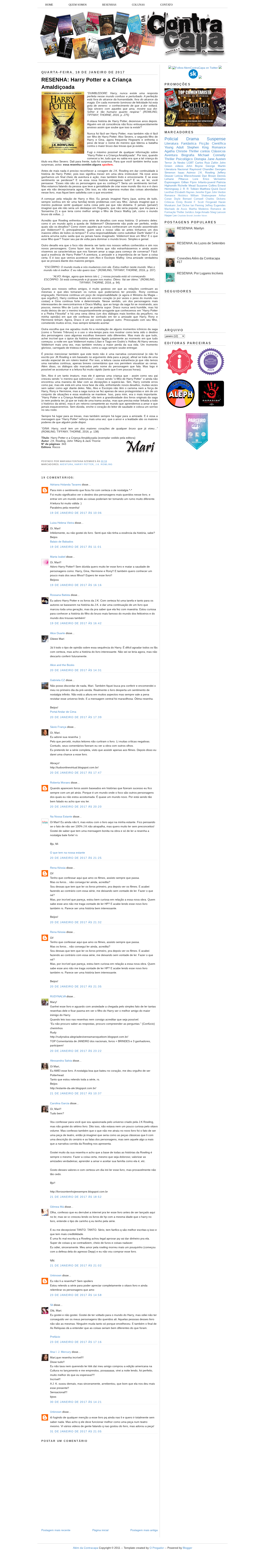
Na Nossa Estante (61, 816)
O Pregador (157, 1547)
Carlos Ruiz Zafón (206, 162)
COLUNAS (138, 4)
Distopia (200, 159)
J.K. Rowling (104, 464)
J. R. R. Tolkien (189, 188)
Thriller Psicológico (179, 159)
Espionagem (172, 182)
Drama (192, 138)
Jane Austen (216, 159)
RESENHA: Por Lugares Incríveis (200, 273)
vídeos (179, 165)
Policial (171, 138)
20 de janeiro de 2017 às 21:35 (76, 986)
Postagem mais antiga (144, 1530)
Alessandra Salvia (61, 1060)
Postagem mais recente (55, 1530)
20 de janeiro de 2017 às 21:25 (76, 857)
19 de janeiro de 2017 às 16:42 (76, 623)
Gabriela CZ (57, 680)
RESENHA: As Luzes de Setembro (201, 243)
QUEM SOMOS (78, 4)
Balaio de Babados (61, 541)
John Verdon (219, 192)
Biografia (187, 155)
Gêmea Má (57, 1206)
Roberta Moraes (60, 782)
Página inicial (100, 1530)
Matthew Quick (209, 188)
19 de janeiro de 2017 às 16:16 (76, 585)
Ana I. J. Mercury (60, 1351)
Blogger (187, 1547)
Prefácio (55, 1336)
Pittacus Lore (188, 178)
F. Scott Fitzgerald (205, 202)
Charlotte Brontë (185, 215)
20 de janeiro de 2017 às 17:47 (76, 772)
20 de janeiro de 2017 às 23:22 (76, 1050)
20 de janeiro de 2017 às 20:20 (76, 806)
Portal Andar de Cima (63, 711)
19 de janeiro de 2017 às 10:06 (76, 512)
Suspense (216, 138)
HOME (49, 4)
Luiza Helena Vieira (62, 522)
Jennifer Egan (203, 192)
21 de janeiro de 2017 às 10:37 (76, 1093)
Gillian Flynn (189, 182)
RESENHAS (109, 4)
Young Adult (174, 147)
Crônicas (169, 202)
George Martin (216, 165)
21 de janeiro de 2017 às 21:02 (76, 1265)
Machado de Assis (176, 209)
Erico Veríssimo (214, 178)
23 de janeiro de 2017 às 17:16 (76, 1341)
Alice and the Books (62, 664)
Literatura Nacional (176, 169)
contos (205, 151)
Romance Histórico (176, 195)
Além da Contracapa (85, 1547)
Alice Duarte (57, 633)
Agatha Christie (176, 151)
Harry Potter (84, 464)
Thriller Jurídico (185, 212)
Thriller (194, 151)
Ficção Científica (212, 143)
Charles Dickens (216, 199)
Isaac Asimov (187, 172)
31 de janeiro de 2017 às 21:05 (76, 1431)
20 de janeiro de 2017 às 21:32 (76, 922)
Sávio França (58, 726)
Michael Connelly (212, 155)
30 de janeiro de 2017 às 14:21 (76, 1401)
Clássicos (218, 151)
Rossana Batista (60, 594)
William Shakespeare (203, 195)
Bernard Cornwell (193, 199)
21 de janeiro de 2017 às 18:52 (76, 1196)
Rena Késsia (58, 867)
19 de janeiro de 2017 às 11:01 (75, 546)
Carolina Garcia (59, 1103)
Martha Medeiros (199, 209)
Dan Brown (209, 175)
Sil (51, 1304)
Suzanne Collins (207, 185)
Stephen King (198, 147)
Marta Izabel (57, 556)
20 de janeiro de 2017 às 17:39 (76, 717)
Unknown (55, 1275)
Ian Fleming (197, 205)
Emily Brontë (184, 202)
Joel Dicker (183, 205)
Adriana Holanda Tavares (65, 484)
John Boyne (194, 165)
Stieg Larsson (218, 212)
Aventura (66, 464)
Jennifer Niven (200, 215)
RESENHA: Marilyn (190, 228)
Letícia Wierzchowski (188, 175)
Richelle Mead (186, 185)
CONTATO (166, 4)
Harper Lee (171, 215)
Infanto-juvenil (206, 182)
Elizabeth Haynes (185, 192)
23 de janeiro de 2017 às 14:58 (76, 1295)
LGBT (190, 162)
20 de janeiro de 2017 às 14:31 (76, 670)
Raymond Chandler (202, 169)
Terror (168, 162)
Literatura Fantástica (180, 143)
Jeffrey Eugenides (215, 205)
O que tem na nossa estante (67, 852)
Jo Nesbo (179, 162)
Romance (219, 147)
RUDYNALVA (58, 996)
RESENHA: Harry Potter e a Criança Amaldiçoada (86, 83)
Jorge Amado (202, 212)
